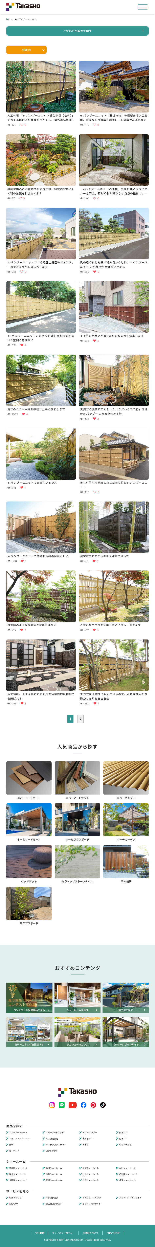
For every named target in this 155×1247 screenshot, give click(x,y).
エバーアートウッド (55, 1132)
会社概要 (39, 1232)
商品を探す (14, 1125)
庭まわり (123, 1139)
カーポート (14, 1151)
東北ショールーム (17, 1174)
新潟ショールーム (54, 1180)
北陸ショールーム (91, 1180)
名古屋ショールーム (128, 1174)
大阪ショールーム (91, 1168)
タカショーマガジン (92, 1198)
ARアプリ (13, 1204)
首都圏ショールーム (18, 1168)
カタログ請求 (52, 1198)
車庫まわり (88, 1139)
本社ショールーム (127, 1168)
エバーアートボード (18, 1132)
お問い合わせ (113, 1232)
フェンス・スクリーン (19, 1139)
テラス (86, 1145)
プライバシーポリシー (63, 1232)
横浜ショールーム (127, 1180)
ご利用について (90, 1232)
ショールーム (16, 1161)
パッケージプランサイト (130, 1198)
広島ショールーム (54, 1174)
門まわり (123, 1132)
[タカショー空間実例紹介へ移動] (7, 19)
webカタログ (15, 1198)
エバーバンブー (90, 1132)
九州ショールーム (91, 1174)
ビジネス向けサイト (92, 1204)
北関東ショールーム (18, 1180)
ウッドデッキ (125, 1145)
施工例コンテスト (54, 1204)
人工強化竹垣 (52, 1139)
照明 (11, 1145)
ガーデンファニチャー (56, 1145)
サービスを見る (17, 1191)
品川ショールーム (54, 1168)
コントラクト (52, 1151)
